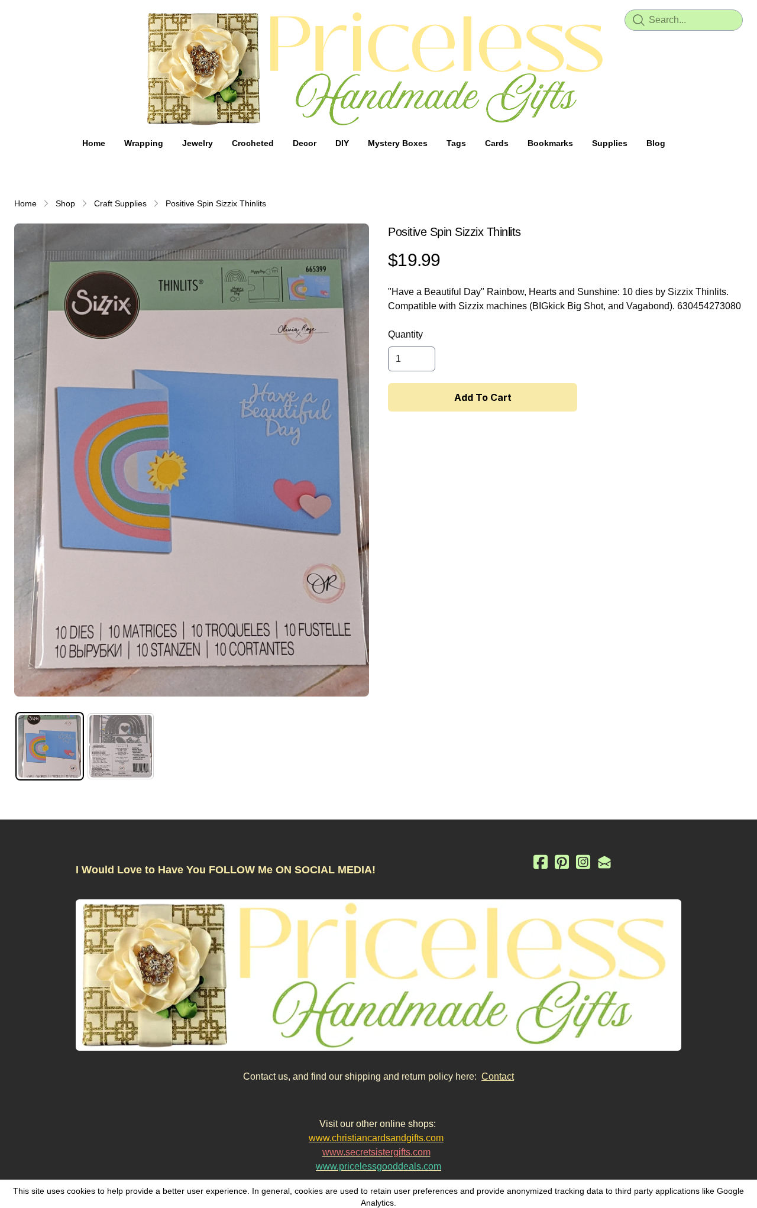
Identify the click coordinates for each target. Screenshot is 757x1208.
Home (25, 203)
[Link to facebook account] (540, 862)
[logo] (378, 68)
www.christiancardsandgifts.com (376, 1138)
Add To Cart (483, 397)
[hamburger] (23, 18)
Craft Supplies (120, 203)
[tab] (50, 746)
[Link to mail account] (604, 862)
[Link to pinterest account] (562, 862)
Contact (497, 1076)
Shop (65, 203)
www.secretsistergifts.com (376, 1152)
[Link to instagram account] (583, 862)
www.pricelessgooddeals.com (378, 1166)
